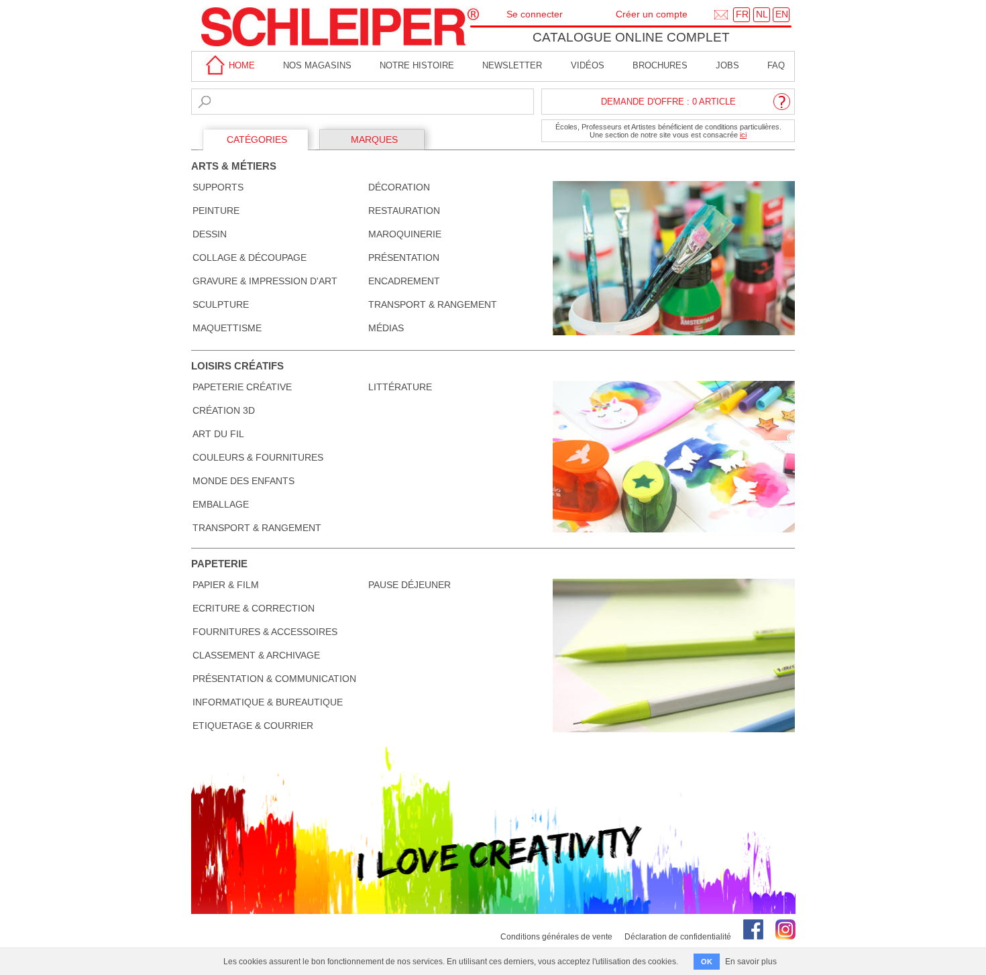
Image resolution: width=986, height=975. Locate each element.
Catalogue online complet (631, 37)
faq (776, 65)
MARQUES (374, 139)
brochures (660, 65)
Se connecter (534, 14)
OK (706, 962)
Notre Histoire (417, 65)
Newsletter (512, 65)
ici (743, 135)
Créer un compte (652, 14)
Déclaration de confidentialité (677, 936)
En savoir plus (751, 961)
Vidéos (587, 65)
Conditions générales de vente (556, 936)
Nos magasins (317, 65)
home (240, 65)
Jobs (727, 65)
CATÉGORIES (257, 139)
